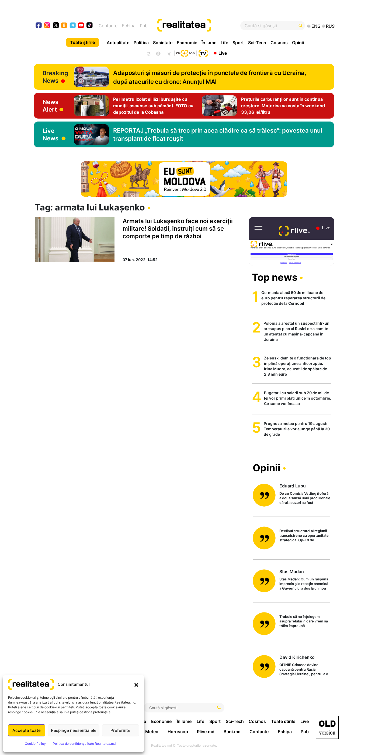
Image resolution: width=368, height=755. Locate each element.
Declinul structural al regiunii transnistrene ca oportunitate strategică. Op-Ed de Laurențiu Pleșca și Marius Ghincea (304, 536)
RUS (330, 26)
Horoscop (178, 731)
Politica (141, 42)
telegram (73, 25)
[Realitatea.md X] (56, 25)
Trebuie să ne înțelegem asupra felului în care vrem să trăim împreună (303, 621)
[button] (136, 684)
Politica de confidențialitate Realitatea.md (84, 744)
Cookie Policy (35, 744)
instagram (47, 25)
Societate (162, 42)
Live (222, 52)
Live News (50, 134)
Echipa (129, 25)
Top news (274, 277)
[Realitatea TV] (203, 52)
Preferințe (120, 730)
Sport (238, 42)
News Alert (50, 105)
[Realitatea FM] (185, 52)
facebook (39, 25)
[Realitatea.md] (327, 727)
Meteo (151, 731)
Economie (187, 42)
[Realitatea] (199, 25)
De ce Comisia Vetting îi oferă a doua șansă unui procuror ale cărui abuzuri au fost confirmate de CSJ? (304, 498)
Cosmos (279, 42)
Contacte (108, 25)
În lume (209, 42)
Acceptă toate (26, 730)
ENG (316, 26)
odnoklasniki (64, 25)
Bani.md (232, 731)
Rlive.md (205, 731)
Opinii (298, 42)
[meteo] (169, 53)
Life (224, 42)
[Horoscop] (148, 53)
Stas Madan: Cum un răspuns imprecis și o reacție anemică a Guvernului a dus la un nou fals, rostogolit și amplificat (303, 584)
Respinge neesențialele (73, 730)
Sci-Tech (257, 42)
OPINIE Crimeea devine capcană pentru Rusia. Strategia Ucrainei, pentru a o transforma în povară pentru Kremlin (303, 670)
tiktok (89, 25)
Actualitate (118, 42)
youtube (81, 25)
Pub (144, 25)
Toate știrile (82, 42)
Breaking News (55, 77)
